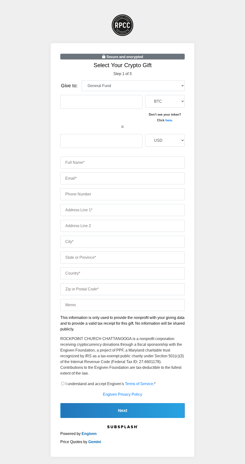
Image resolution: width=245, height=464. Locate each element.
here (168, 120)
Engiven (89, 434)
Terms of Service (139, 384)
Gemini (94, 442)
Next (122, 410)
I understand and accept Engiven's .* (111, 384)
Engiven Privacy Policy (122, 394)
